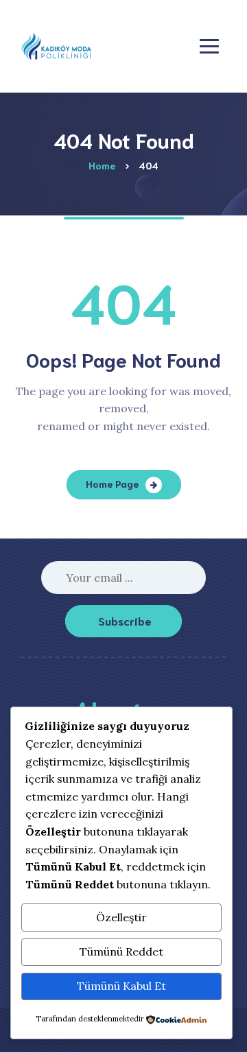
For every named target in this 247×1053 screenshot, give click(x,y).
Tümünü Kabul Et (121, 986)
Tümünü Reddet (121, 951)
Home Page (112, 483)
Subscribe (125, 620)
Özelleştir (121, 917)
